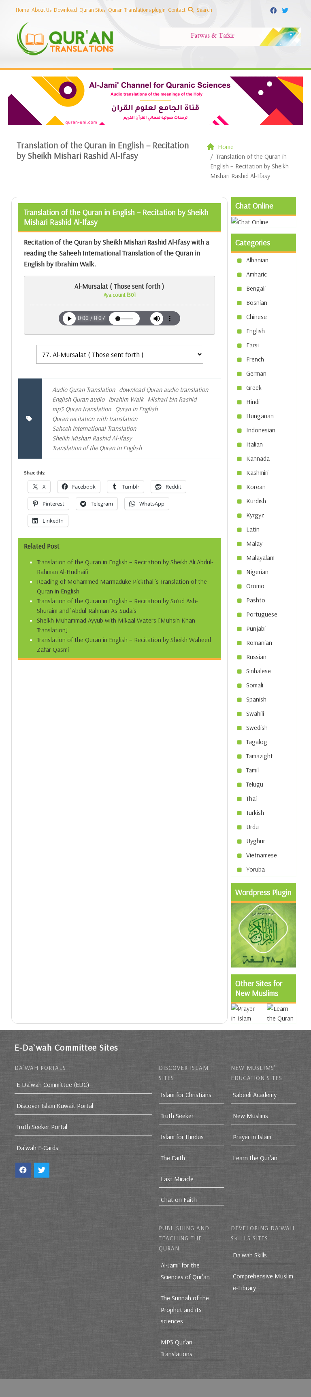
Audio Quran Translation (83, 389)
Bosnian (256, 302)
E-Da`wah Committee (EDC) (53, 1084)
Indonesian (260, 430)
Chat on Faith (179, 1199)
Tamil (252, 770)
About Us (41, 9)
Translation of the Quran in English (97, 448)
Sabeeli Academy (255, 1095)
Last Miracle (177, 1179)
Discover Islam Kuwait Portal (55, 1105)
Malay (254, 543)
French (255, 359)
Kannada (258, 458)
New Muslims (250, 1116)
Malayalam (260, 557)
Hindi (253, 402)
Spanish (256, 699)
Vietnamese (261, 855)
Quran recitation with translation (94, 419)
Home (22, 9)
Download (65, 9)
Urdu (252, 827)
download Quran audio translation (163, 389)
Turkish (255, 812)
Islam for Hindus (182, 1137)
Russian (256, 657)
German (256, 373)
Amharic (256, 274)
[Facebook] (274, 9)
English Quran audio (78, 399)
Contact (176, 9)
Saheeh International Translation (94, 428)
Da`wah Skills (250, 1255)
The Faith (173, 1158)
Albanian (257, 260)
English (255, 331)
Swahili (255, 713)
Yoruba (255, 869)
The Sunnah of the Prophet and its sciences (185, 1309)
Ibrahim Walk (126, 399)
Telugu (254, 784)
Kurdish (256, 501)
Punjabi (256, 628)
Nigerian (257, 572)
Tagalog (256, 742)
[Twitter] (286, 9)
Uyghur (255, 841)
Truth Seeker (177, 1116)
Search (204, 9)
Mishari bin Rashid (171, 399)
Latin (253, 529)
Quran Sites (92, 9)
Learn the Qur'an (255, 1158)
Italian (254, 444)
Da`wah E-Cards (37, 1148)
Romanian (259, 642)
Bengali (256, 288)
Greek (254, 387)
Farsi (252, 345)
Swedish (257, 727)
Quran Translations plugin (137, 9)
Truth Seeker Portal (42, 1127)
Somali (254, 685)
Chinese (256, 317)
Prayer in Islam (252, 1137)
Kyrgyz (255, 515)
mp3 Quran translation (81, 409)
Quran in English (136, 409)
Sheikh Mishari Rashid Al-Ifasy (92, 438)
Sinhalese (258, 671)
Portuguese (261, 614)
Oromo (255, 586)
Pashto (255, 600)
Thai (251, 798)
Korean (256, 487)
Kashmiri (257, 472)
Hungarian (260, 416)
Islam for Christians (186, 1095)
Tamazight (259, 756)
